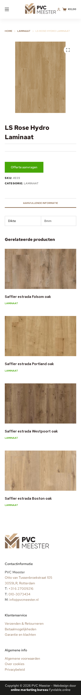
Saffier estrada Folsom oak (28, 296)
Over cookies (14, 664)
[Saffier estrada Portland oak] (40, 336)
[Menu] (7, 9)
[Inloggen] (58, 9)
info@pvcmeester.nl (24, 599)
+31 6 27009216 (21, 588)
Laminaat (31, 183)
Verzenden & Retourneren (24, 623)
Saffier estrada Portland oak (29, 364)
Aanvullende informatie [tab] (40, 203)
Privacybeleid (15, 669)
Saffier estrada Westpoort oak (31, 431)
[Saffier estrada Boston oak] (40, 471)
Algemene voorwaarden (22, 658)
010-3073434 (19, 594)
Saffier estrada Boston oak (28, 498)
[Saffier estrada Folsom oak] (40, 269)
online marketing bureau (29, 690)
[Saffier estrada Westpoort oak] (40, 403)
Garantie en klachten (20, 634)
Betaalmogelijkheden (20, 629)
